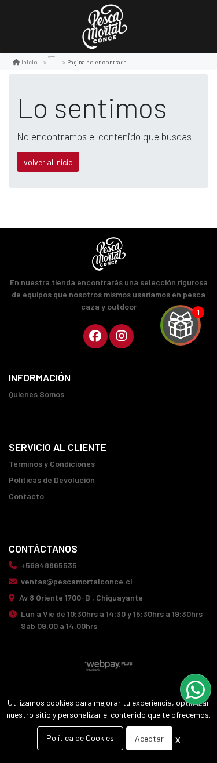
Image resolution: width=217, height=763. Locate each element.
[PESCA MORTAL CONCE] (105, 27)
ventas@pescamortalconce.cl (77, 581)
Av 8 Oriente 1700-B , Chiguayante (81, 597)
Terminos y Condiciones (52, 463)
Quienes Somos (36, 394)
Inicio (29, 62)
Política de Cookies (80, 738)
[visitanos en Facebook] (95, 336)
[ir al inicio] (108, 254)
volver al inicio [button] (48, 162)
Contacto (26, 496)
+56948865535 (49, 565)
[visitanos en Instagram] (121, 336)
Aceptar (149, 738)
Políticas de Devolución (52, 480)
